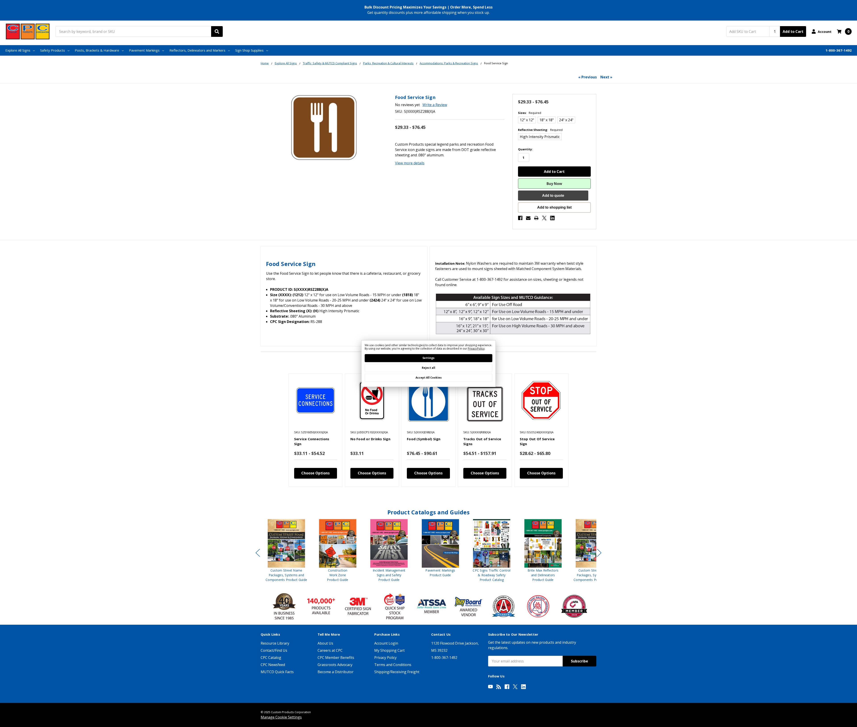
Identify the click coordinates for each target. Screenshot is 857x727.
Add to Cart (793, 31)
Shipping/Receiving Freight (396, 671)
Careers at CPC (330, 650)
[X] (544, 218)
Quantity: (525, 149)
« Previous (587, 77)
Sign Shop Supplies (249, 50)
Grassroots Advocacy (335, 664)
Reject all (428, 368)
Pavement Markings (144, 50)
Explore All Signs (17, 50)
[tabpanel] (316, 430)
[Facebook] (520, 218)
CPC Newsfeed (273, 664)
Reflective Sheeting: (540, 130)
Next (599, 552)
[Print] (536, 218)
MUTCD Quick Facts (277, 671)
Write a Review (434, 104)
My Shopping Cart (389, 650)
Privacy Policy (385, 657)
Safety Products (52, 50)
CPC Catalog (271, 657)
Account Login (386, 643)
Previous (258, 552)
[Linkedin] (552, 218)
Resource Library (275, 643)
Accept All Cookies (429, 377)
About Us (325, 643)
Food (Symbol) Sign (424, 439)
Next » (606, 77)
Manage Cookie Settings (281, 717)
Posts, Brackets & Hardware (97, 50)
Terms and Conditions (392, 664)
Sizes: (529, 113)
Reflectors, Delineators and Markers (197, 50)
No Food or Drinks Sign (370, 439)
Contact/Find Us (274, 650)
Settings (428, 358)
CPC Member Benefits (336, 657)
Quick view (316, 401)
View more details (409, 163)
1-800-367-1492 (839, 50)
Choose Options (315, 473)
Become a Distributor (336, 671)
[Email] (528, 218)
